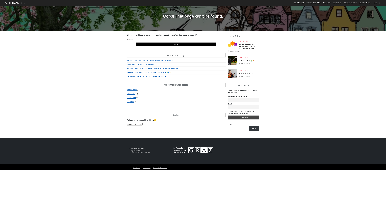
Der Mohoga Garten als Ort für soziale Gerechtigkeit (147, 76)
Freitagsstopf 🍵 (246, 61)
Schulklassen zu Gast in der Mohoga (140, 64)
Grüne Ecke (131, 94)
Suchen (231, 125)
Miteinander (15, 3)
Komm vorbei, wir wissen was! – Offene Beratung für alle (247, 46)
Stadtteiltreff (299, 3)
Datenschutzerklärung (160, 168)
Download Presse (365, 3)
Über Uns (326, 3)
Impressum (146, 168)
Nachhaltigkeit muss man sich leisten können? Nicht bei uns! (150, 60)
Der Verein (136, 168)
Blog (375, 3)
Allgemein (130, 102)
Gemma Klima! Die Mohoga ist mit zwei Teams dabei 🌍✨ (149, 72)
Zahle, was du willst (350, 3)
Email (230, 104)
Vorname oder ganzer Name (237, 96)
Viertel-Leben (132, 90)
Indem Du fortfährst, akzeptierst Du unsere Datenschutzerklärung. (241, 112)
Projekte (316, 3)
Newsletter (337, 3)
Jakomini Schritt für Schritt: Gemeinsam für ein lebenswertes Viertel (152, 68)
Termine (308, 3)
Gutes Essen (131, 98)
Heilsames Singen (246, 74)
